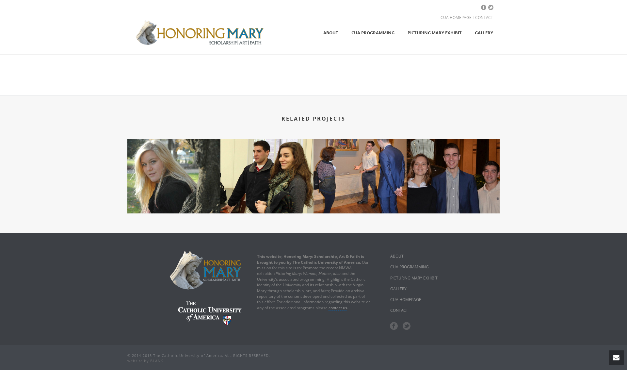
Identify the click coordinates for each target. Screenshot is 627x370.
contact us (338, 308)
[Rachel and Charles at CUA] (267, 167)
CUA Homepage (456, 17)
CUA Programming (372, 33)
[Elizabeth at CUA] (173, 167)
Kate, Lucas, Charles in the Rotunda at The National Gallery (453, 181)
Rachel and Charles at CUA (267, 189)
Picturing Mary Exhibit (435, 33)
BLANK (156, 360)
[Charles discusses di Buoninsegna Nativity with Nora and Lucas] (360, 167)
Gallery (484, 33)
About (330, 33)
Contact (484, 17)
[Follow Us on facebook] (394, 326)
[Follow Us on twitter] (406, 326)
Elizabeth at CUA (174, 189)
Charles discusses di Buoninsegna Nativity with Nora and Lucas (360, 188)
